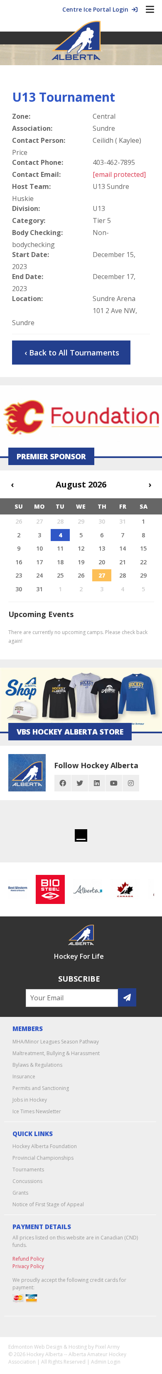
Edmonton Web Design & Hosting (47, 1346)
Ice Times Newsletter (36, 1111)
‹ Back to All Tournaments (72, 353)
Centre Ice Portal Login (97, 9)
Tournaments (28, 1169)
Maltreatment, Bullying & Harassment (56, 1053)
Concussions (27, 1181)
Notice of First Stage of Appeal (48, 1204)
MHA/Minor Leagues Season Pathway (55, 1041)
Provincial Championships (43, 1157)
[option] (47, 889)
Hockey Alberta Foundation (44, 1146)
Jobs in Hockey (29, 1099)
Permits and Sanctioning (40, 1088)
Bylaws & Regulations (37, 1064)
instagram (131, 783)
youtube (114, 783)
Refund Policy (28, 1258)
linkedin (96, 783)
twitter (79, 783)
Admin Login (105, 1361)
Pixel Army (107, 1346)
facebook (62, 783)
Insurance (23, 1076)
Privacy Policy (28, 1266)
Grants (20, 1192)
